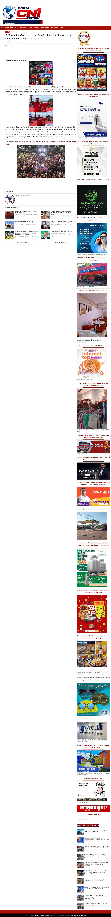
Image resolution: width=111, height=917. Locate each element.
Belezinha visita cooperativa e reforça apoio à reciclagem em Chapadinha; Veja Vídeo (95, 879)
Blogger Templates (45, 915)
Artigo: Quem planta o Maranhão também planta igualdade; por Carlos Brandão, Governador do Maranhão (26, 233)
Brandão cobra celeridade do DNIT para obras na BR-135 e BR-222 (61, 232)
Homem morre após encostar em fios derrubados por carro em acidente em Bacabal (61, 212)
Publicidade (54, 27)
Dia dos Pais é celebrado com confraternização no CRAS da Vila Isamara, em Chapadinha (96, 887)
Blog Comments (23, 242)
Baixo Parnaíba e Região (11, 27)
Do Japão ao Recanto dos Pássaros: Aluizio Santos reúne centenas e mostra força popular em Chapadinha (96, 864)
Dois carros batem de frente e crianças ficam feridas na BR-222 (27, 211)
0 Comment (20, 42)
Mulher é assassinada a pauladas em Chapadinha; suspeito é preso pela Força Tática (96, 830)
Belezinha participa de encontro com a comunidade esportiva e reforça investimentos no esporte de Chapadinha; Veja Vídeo (96, 897)
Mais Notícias (45, 27)
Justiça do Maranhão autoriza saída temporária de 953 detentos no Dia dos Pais (27, 222)
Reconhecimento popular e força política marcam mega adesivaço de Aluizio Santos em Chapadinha (96, 847)
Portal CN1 (24, 196)
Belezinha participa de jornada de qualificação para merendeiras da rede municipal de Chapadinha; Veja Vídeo (96, 856)
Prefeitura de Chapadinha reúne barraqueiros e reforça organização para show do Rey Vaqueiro (96, 904)
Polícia (36, 27)
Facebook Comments (60, 242)
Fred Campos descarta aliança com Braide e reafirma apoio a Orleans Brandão (62, 222)
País (31, 27)
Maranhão (23, 27)
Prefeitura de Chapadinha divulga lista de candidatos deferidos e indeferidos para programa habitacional (96, 839)
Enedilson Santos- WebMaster (79, 915)
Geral (61, 27)
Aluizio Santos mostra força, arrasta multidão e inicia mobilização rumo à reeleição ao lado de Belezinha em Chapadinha (95, 872)
